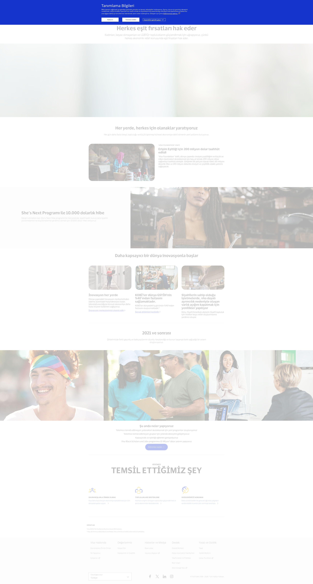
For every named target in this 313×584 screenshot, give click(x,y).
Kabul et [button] (110, 20)
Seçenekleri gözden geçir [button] (152, 20)
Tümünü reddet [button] (131, 20)
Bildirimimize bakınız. (170, 13)
